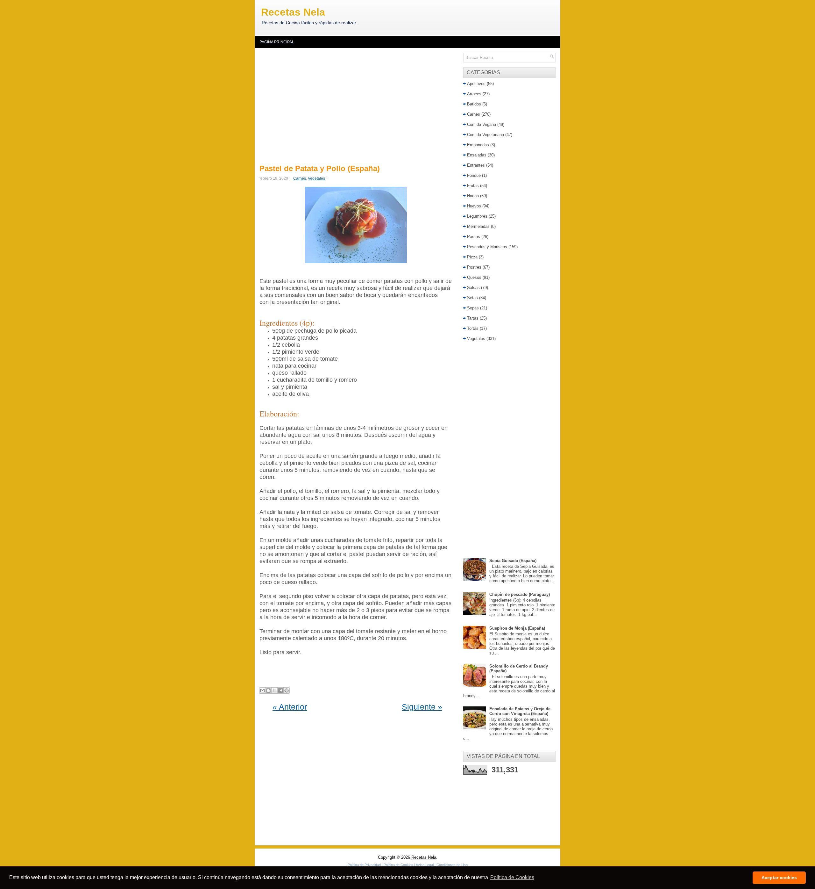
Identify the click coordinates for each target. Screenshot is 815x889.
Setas (472, 297)
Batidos (474, 104)
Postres (474, 267)
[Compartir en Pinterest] (286, 690)
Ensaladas (476, 155)
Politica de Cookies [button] (512, 877)
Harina (473, 195)
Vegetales (316, 178)
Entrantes (476, 165)
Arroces (474, 93)
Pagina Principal (276, 42)
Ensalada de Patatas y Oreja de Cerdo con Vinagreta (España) (519, 711)
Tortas (472, 328)
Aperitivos (476, 83)
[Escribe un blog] (268, 690)
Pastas (473, 236)
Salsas (473, 287)
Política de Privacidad (364, 865)
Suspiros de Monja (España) (517, 628)
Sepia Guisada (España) (512, 560)
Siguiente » (422, 706)
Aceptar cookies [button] (779, 877)
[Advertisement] (357, 105)
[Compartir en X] (274, 690)
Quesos (474, 277)
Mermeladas (478, 226)
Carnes (299, 178)
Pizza (472, 257)
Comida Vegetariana (485, 134)
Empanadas (478, 144)
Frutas (473, 185)
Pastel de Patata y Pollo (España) (319, 168)
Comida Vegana (481, 124)
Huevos (474, 206)
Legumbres (477, 216)
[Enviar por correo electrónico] (262, 690)
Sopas (473, 308)
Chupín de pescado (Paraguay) (519, 594)
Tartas (472, 318)
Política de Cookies (398, 865)
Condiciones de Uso (452, 865)
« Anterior (290, 706)
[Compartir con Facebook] (280, 690)
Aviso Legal (425, 865)
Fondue (474, 175)
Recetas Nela (293, 12)
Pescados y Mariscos (487, 246)
